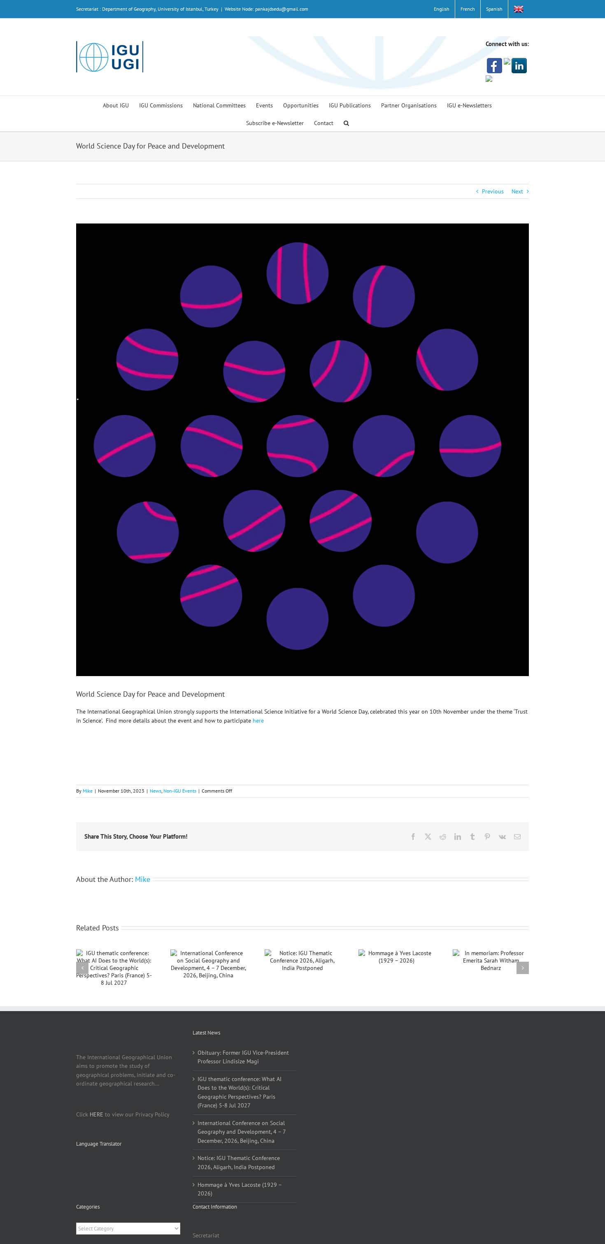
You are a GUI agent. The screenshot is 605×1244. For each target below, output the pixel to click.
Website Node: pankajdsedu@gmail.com (266, 9)
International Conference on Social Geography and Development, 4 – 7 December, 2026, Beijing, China (242, 1131)
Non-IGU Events (179, 791)
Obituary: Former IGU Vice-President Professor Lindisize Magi (243, 1057)
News (155, 791)
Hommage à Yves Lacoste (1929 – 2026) (240, 1189)
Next (517, 191)
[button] (346, 122)
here (258, 720)
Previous (493, 191)
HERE (96, 1114)
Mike (88, 791)
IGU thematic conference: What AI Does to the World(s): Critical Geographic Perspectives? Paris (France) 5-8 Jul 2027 (240, 1092)
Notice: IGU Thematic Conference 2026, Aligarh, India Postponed (239, 1162)
